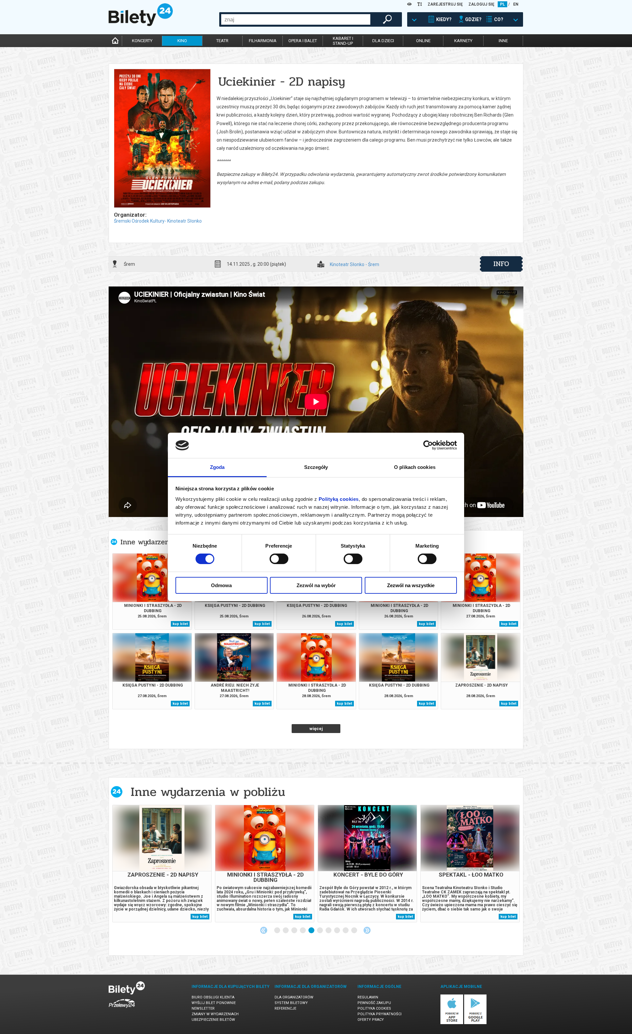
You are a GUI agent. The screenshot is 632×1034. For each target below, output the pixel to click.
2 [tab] (286, 930)
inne (503, 40)
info (501, 263)
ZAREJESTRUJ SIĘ (445, 4)
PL (502, 4)
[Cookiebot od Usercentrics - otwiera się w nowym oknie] (428, 445)
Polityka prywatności (379, 1014)
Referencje (285, 1008)
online (423, 40)
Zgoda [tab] (217, 467)
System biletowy (291, 1003)
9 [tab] (346, 930)
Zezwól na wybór (316, 585)
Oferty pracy (370, 1020)
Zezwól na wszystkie (410, 585)
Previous (263, 930)
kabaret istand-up (343, 41)
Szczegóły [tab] (316, 467)
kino (182, 40)
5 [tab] (311, 930)
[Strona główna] (141, 24)
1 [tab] (277, 930)
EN (515, 4)
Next (367, 930)
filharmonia (262, 40)
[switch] (279, 559)
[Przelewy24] (122, 1009)
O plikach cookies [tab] (414, 467)
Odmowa (221, 585)
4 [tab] (303, 930)
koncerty (142, 40)
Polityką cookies (339, 499)
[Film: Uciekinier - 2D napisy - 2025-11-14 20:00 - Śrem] (162, 139)
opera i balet (302, 40)
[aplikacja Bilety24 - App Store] (451, 1023)
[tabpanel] (162, 863)
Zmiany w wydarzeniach (215, 1014)
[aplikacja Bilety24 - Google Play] (475, 1023)
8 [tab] (337, 930)
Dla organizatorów (294, 997)
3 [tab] (294, 930)
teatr (222, 40)
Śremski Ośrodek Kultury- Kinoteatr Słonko (158, 221)
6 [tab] (320, 930)
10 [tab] (354, 930)
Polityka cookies (374, 1008)
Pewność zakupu (374, 1003)
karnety (463, 40)
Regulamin (367, 997)
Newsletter (203, 1008)
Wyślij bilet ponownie (214, 1003)
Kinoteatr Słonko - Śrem (354, 264)
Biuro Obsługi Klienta (213, 997)
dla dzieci (383, 40)
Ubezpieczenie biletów (213, 1020)
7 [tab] (329, 930)
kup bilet (180, 624)
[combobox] (295, 19)
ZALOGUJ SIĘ (481, 4)
